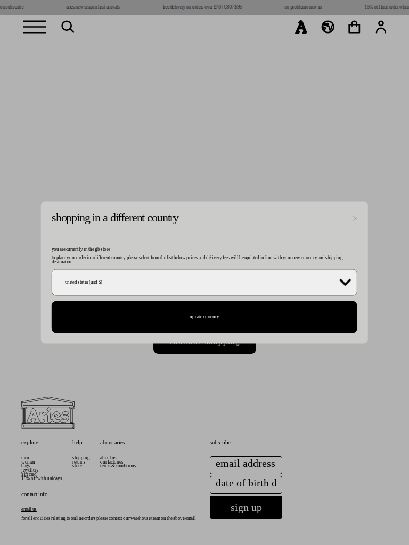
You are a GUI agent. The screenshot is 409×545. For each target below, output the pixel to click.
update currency (204, 316)
